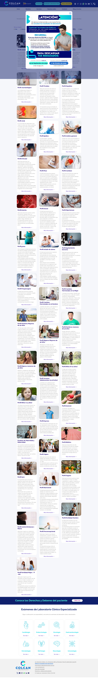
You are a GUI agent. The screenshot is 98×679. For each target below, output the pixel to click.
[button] (70, 13)
